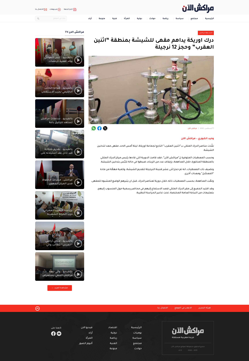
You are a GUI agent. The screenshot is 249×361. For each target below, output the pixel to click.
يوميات (137, 333)
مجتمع (194, 19)
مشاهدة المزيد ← (60, 288)
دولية (139, 19)
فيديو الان (87, 327)
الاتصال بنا (39, 9)
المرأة (127, 19)
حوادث (152, 19)
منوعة (102, 19)
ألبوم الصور (86, 343)
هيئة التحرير (205, 308)
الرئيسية (209, 19)
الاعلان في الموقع (183, 308)
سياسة (180, 19)
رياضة (165, 19)
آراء (90, 19)
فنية (114, 19)
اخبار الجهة (68, 9)
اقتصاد (112, 327)
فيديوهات (53, 9)
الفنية (113, 343)
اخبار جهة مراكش (205, 33)
